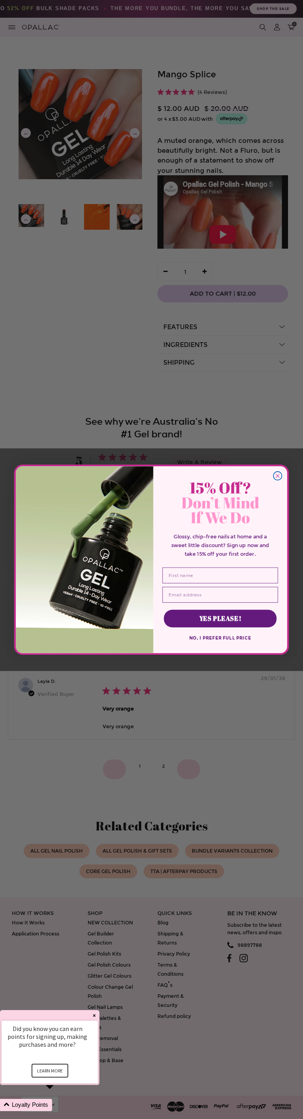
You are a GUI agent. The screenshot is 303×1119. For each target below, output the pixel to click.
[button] (59, 1105)
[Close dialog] (277, 475)
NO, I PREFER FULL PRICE (220, 637)
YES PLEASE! (220, 618)
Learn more (50, 1071)
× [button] (94, 1015)
